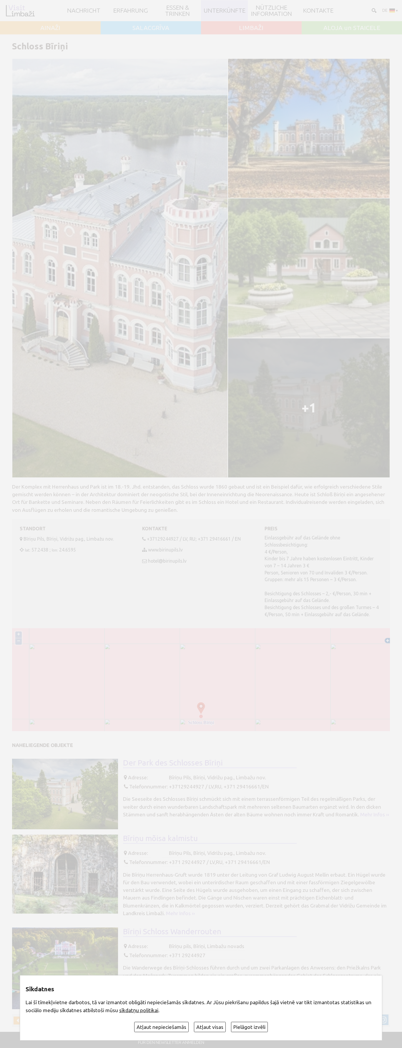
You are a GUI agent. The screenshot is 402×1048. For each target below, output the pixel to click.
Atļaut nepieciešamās (161, 1027)
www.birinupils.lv (165, 549)
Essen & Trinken (177, 10)
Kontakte (318, 10)
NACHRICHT (83, 10)
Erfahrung (130, 10)
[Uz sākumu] (20, 11)
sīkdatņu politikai (138, 1010)
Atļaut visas (209, 1027)
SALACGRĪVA (150, 28)
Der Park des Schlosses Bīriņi (173, 762)
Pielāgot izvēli (249, 1027)
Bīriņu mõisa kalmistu (160, 838)
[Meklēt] (373, 10)
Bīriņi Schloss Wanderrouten (172, 931)
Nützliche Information (271, 10)
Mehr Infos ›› (374, 814)
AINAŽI (50, 28)
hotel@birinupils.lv (167, 561)
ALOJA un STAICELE (351, 28)
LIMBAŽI (251, 28)
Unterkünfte (224, 10)
